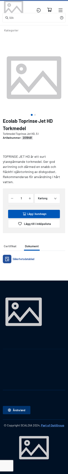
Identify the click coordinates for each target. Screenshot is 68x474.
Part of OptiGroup (52, 425)
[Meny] (60, 10)
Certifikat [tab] (10, 246)
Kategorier (11, 30)
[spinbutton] (21, 198)
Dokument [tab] (32, 246)
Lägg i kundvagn (36, 213)
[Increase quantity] (29, 198)
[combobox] (47, 198)
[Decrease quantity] (12, 198)
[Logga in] (38, 10)
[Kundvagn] (49, 10)
